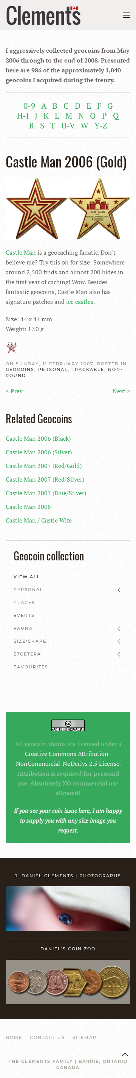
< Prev (14, 391)
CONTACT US (47, 1037)
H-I (23, 115)
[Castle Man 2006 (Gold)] (68, 207)
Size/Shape (30, 641)
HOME (14, 1037)
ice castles (79, 301)
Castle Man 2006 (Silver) (39, 452)
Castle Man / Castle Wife (39, 520)
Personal (53, 369)
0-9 (29, 105)
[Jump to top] (125, 1054)
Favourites (31, 667)
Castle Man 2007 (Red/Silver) (45, 479)
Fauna (23, 628)
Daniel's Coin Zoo (68, 948)
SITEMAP (85, 1037)
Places (24, 602)
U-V (68, 125)
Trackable (88, 369)
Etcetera (27, 654)
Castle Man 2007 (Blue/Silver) (46, 493)
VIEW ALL (27, 576)
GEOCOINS (20, 369)
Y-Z (100, 125)
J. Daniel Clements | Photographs (68, 875)
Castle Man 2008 (28, 506)
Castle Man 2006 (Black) (38, 438)
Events (24, 615)
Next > (121, 391)
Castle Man (21, 252)
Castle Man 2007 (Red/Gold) (44, 466)
